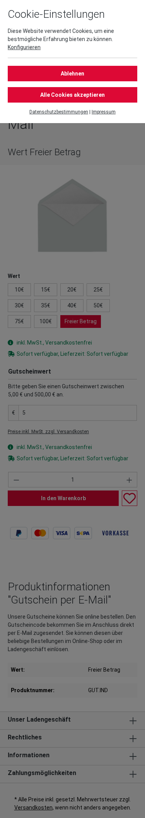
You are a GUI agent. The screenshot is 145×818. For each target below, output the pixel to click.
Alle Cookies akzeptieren (72, 95)
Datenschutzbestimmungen (58, 112)
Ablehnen (72, 73)
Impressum (104, 112)
